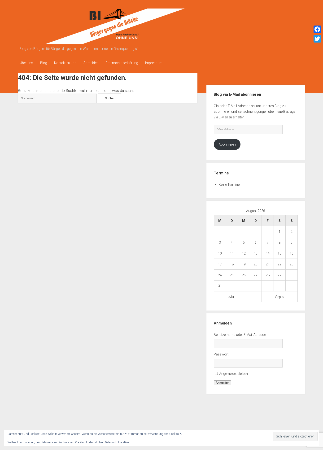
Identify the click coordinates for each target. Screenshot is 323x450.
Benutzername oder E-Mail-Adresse (240, 335)
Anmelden (90, 63)
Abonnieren (227, 144)
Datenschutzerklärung (121, 63)
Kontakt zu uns (65, 63)
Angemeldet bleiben (233, 374)
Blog (43, 63)
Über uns (26, 63)
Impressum (153, 63)
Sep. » (279, 297)
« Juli (231, 297)
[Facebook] (317, 29)
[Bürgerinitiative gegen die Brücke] (106, 42)
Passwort (221, 354)
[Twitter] (317, 38)
